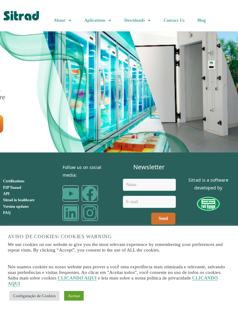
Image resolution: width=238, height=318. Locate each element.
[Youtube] (71, 193)
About (59, 20)
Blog (201, 20)
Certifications (13, 181)
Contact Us (174, 20)
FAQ (7, 213)
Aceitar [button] (74, 295)
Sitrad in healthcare (18, 200)
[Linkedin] (71, 213)
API (6, 194)
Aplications (94, 20)
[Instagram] (90, 213)
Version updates (16, 206)
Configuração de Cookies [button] (34, 295)
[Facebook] (90, 193)
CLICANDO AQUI (77, 277)
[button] (104, 146)
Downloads (134, 20)
